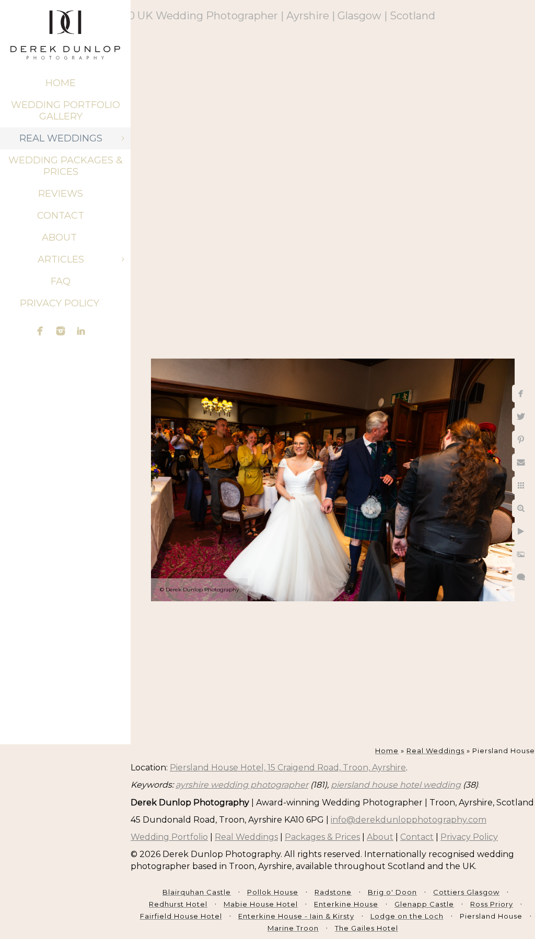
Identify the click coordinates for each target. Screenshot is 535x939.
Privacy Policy (61, 303)
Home (60, 83)
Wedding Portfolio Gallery (65, 110)
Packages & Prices (322, 837)
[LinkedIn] (81, 331)
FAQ (61, 281)
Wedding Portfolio (169, 837)
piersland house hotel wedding (396, 785)
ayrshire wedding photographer (242, 785)
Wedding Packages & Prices (65, 165)
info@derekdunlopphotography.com (408, 820)
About (60, 237)
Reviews (60, 193)
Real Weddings (60, 138)
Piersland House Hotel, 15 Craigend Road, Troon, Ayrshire (288, 767)
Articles (61, 259)
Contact (60, 215)
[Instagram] (60, 331)
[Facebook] (40, 331)
